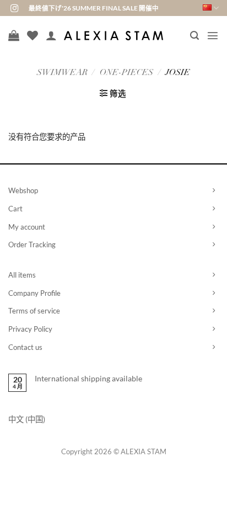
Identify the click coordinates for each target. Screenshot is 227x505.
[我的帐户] (51, 35)
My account (26, 226)
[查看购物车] (13, 35)
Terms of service (34, 310)
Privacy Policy (30, 329)
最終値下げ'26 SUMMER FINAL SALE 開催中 (94, 8)
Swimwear (62, 73)
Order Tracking (32, 244)
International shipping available (88, 378)
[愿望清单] (32, 35)
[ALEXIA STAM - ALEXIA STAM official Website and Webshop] (113, 35)
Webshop (23, 190)
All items (22, 274)
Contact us (25, 347)
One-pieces (126, 73)
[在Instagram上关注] (14, 8)
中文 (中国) (26, 419)
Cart (15, 208)
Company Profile (34, 293)
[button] (194, 35)
